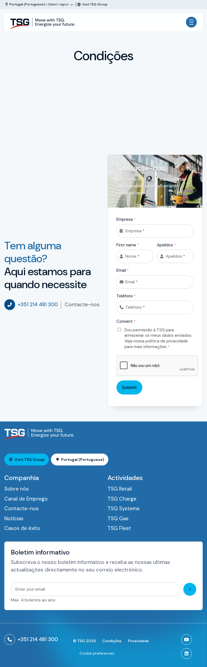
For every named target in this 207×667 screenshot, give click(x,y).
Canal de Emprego (26, 498)
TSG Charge (122, 498)
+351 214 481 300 (38, 304)
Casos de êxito (22, 528)
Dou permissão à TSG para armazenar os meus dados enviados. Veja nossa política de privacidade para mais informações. (158, 338)
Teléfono (126, 296)
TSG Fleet (119, 528)
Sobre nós (16, 488)
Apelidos (166, 245)
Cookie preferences (97, 653)
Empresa (125, 219)
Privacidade (138, 640)
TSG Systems (124, 508)
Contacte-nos (82, 304)
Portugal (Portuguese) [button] (82, 459)
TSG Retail (120, 488)
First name (127, 245)
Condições (112, 640)
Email (122, 270)
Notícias (13, 518)
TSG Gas (118, 518)
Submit (129, 387)
